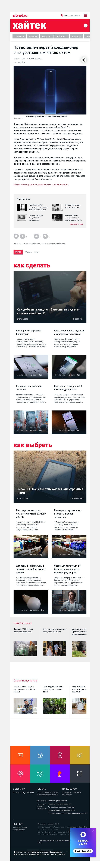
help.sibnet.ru (67, 794)
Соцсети (76, 36)
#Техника (28, 252)
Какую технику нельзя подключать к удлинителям (41, 184)
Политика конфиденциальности (61, 810)
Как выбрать (33, 445)
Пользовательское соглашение (61, 807)
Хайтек (29, 25)
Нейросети (62, 36)
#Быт (36, 252)
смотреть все (76, 224)
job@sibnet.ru (42, 809)
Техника (33, 36)
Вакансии (42, 800)
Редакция (18, 824)
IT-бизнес (19, 36)
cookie (58, 852)
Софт (88, 36)
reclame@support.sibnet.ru (47, 794)
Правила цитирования (57, 801)
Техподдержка (69, 789)
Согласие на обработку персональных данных (67, 813)
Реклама (41, 789)
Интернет (46, 36)
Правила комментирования (59, 804)
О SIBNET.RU (19, 789)
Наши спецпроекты (23, 792)
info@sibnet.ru (19, 830)
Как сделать (32, 265)
